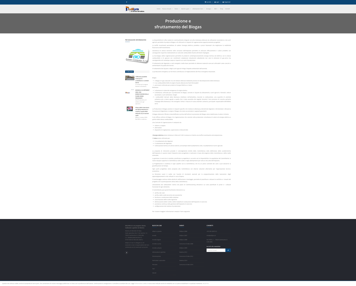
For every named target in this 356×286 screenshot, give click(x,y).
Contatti (227, 9)
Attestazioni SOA (198, 9)
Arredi (154, 235)
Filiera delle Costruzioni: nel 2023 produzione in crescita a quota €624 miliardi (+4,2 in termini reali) (142, 111)
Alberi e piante (156, 231)
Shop (221, 9)
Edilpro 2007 (183, 235)
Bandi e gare (185, 9)
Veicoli (154, 273)
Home (158, 9)
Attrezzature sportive (158, 252)
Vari (153, 269)
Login (217, 2)
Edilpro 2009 (183, 248)
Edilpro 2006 (183, 231)
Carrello (208, 2)
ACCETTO (206, 283)
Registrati (227, 2)
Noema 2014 (183, 260)
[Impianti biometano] (137, 56)
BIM (215, 9)
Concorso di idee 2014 (186, 264)
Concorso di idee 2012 (186, 256)
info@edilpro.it (211, 235)
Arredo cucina (156, 244)
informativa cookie (141, 283)
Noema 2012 (183, 252)
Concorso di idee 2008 (186, 244)
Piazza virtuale (167, 9)
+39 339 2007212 (212, 231)
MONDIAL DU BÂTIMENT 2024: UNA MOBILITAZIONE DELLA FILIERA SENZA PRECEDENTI (142, 94)
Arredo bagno (156, 240)
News (176, 9)
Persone (154, 264)
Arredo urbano (156, 248)
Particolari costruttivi (158, 260)
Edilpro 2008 (183, 240)
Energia (208, 9)
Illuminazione (156, 256)
